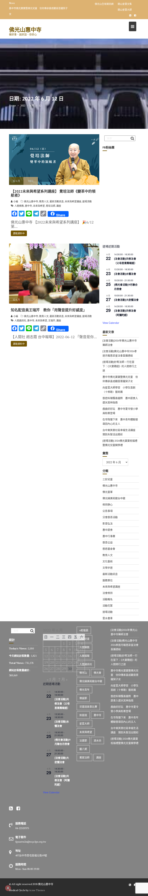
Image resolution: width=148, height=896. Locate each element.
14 (58, 656)
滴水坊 (97, 740)
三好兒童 (108, 479)
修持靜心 (108, 504)
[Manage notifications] (8, 888)
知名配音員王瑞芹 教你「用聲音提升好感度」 (49, 310)
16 (70, 656)
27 (52, 668)
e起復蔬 (83, 630)
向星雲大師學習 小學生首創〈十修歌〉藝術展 (40, 3)
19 (46, 662)
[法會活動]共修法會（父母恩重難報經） (62, 703)
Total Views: (17, 663)
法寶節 (83, 740)
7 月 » (63, 679)
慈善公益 (108, 542)
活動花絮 (108, 605)
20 (52, 662)
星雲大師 (84, 723)
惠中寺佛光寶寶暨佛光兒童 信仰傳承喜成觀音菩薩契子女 (124, 675)
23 (70, 662)
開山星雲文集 (125, 3)
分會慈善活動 (110, 517)
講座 (58, 205)
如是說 (83, 715)
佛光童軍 (108, 492)
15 (64, 656)
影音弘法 (108, 523)
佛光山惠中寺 (25, 29)
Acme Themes (37, 890)
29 (64, 668)
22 (64, 662)
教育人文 (44, 201)
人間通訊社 (20, 320)
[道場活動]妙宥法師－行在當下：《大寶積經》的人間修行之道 (120, 366)
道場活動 (87, 201)
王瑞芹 (51, 320)
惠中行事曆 (109, 536)
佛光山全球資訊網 (104, 3)
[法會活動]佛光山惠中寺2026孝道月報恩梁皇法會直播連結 (124, 645)
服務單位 (108, 580)
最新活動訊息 (57, 201)
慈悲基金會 (109, 548)
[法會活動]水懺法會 (125, 273)
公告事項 (108, 510)
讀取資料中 (19, 233)
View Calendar (111, 323)
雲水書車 (108, 618)
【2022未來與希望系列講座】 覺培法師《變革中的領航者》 (53, 193)
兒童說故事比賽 (88, 706)
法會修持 (108, 593)
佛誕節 (83, 698)
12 (46, 656)
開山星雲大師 (125, 9)
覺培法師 (50, 205)
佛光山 (83, 672)
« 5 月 (51, 679)
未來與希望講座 (73, 201)
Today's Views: (18, 648)
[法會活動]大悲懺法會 (126, 299)
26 (46, 668)
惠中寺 (28, 205)
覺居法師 (84, 757)
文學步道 (108, 567)
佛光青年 (84, 689)
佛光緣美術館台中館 (114, 498)
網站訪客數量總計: (20, 670)
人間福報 (84, 655)
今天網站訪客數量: (20, 655)
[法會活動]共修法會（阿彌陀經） (62, 780)
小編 (15, 201)
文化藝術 (108, 561)
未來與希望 (39, 205)
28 (58, 668)
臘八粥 (83, 749)
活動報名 (108, 599)
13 (52, 656)
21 (58, 662)
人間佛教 (19, 205)
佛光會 (97, 672)
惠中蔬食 (108, 529)
